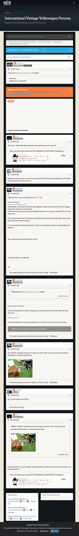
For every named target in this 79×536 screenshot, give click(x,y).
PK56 (28, 510)
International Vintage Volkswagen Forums (21, 42)
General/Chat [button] (12, 501)
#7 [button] (70, 395)
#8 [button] (70, 420)
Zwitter (18, 390)
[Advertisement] (39, 115)
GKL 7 (25, 501)
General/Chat (57, 42)
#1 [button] (70, 69)
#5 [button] (70, 285)
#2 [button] (70, 141)
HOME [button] (8, 13)
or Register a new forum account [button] (20, 94)
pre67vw (20, 63)
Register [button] (49, 50)
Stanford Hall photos (24, 73)
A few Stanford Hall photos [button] (19, 57)
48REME (18, 169)
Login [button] (41, 50)
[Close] (70, 50)
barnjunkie (16, 519)
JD (17, 136)
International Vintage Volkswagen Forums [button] (25, 36)
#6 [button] (70, 349)
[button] (6, 3)
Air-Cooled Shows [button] (14, 510)
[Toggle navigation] (69, 37)
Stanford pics (12, 318)
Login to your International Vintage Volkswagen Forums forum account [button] (33, 92)
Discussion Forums (44, 42)
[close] (70, 89)
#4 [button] (70, 193)
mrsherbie (19, 188)
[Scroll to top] (75, 533)
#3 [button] (70, 174)
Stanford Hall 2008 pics (16, 204)
